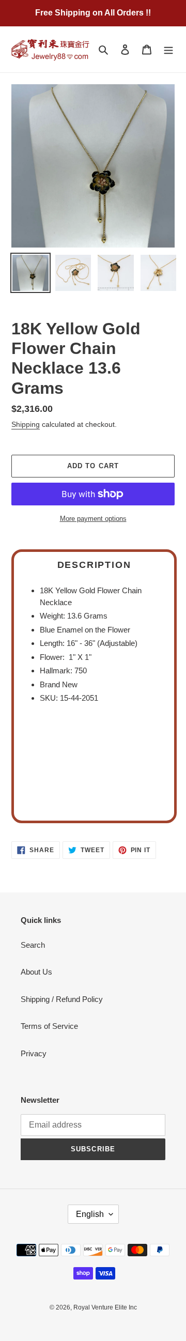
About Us (36, 971)
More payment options (93, 518)
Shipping (25, 424)
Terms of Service (49, 1026)
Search (33, 945)
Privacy (34, 1053)
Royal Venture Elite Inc (105, 1307)
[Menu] (168, 49)
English (90, 1214)
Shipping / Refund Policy (62, 999)
